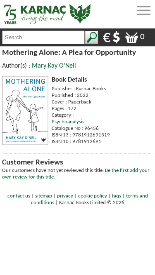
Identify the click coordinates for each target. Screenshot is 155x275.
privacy (65, 196)
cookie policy (92, 196)
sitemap (43, 196)
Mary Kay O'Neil (54, 66)
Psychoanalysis (68, 122)
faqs (116, 196)
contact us (18, 196)
